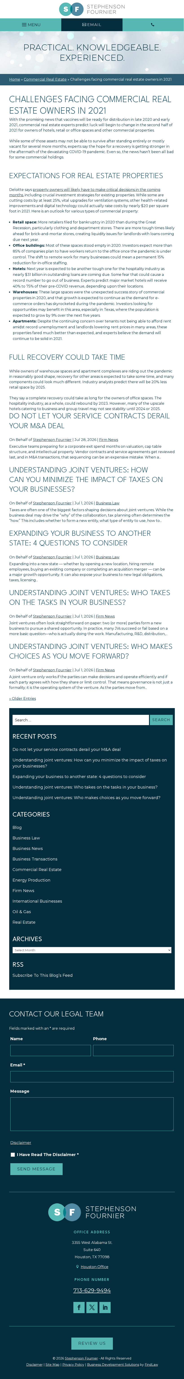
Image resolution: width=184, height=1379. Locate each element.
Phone (100, 1038)
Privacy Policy (73, 1365)
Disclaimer (20, 1142)
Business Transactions (35, 859)
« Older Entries (22, 698)
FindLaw (151, 1365)
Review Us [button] (92, 1343)
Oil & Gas (22, 911)
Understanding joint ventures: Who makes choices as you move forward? (86, 797)
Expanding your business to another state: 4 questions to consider (79, 776)
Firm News (108, 440)
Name (16, 1038)
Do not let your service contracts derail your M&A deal (67, 749)
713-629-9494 (92, 1290)
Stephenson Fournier (52, 440)
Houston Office (94, 1267)
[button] (31, 23)
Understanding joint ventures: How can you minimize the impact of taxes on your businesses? (86, 480)
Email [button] (94, 24)
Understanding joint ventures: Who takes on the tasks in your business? (85, 787)
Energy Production (31, 880)
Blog (17, 827)
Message (19, 1091)
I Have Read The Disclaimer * (48, 1154)
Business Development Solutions (113, 1365)
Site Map (52, 1365)
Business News (28, 848)
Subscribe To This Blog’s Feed (43, 975)
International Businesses (37, 901)
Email (17, 1065)
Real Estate (24, 922)
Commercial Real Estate (37, 869)
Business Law (107, 503)
